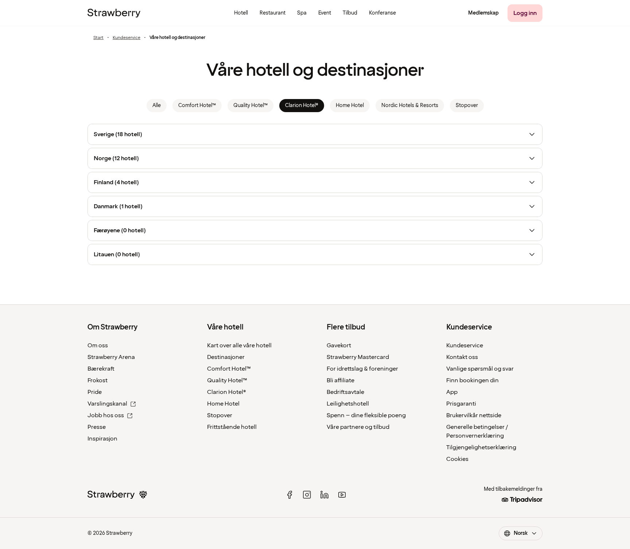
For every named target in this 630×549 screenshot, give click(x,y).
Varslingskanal (107, 404)
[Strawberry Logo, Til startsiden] (114, 13)
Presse (97, 427)
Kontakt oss (462, 357)
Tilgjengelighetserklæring (481, 447)
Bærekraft (101, 369)
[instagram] (307, 494)
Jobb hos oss (106, 415)
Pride (95, 392)
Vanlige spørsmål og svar (480, 369)
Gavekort (339, 345)
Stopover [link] (467, 105)
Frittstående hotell (232, 427)
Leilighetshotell (348, 404)
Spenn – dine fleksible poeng (366, 415)
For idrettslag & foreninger (362, 369)
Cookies (457, 459)
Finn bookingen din (472, 380)
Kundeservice (126, 38)
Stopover (219, 415)
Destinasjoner (226, 357)
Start (98, 38)
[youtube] (342, 494)
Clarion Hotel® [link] (301, 105)
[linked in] (324, 494)
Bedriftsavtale (345, 392)
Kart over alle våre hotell (239, 345)
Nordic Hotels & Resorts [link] (409, 105)
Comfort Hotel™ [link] (197, 105)
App (452, 392)
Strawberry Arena (111, 357)
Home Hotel (223, 404)
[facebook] (289, 494)
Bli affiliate (340, 380)
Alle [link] (156, 105)
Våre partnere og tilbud (358, 427)
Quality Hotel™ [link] (250, 105)
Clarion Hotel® (226, 392)
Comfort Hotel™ (229, 369)
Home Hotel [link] (350, 105)
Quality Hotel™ (227, 380)
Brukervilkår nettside (473, 415)
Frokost (98, 380)
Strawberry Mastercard (358, 357)
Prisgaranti (461, 404)
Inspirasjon (102, 439)
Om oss (98, 345)
